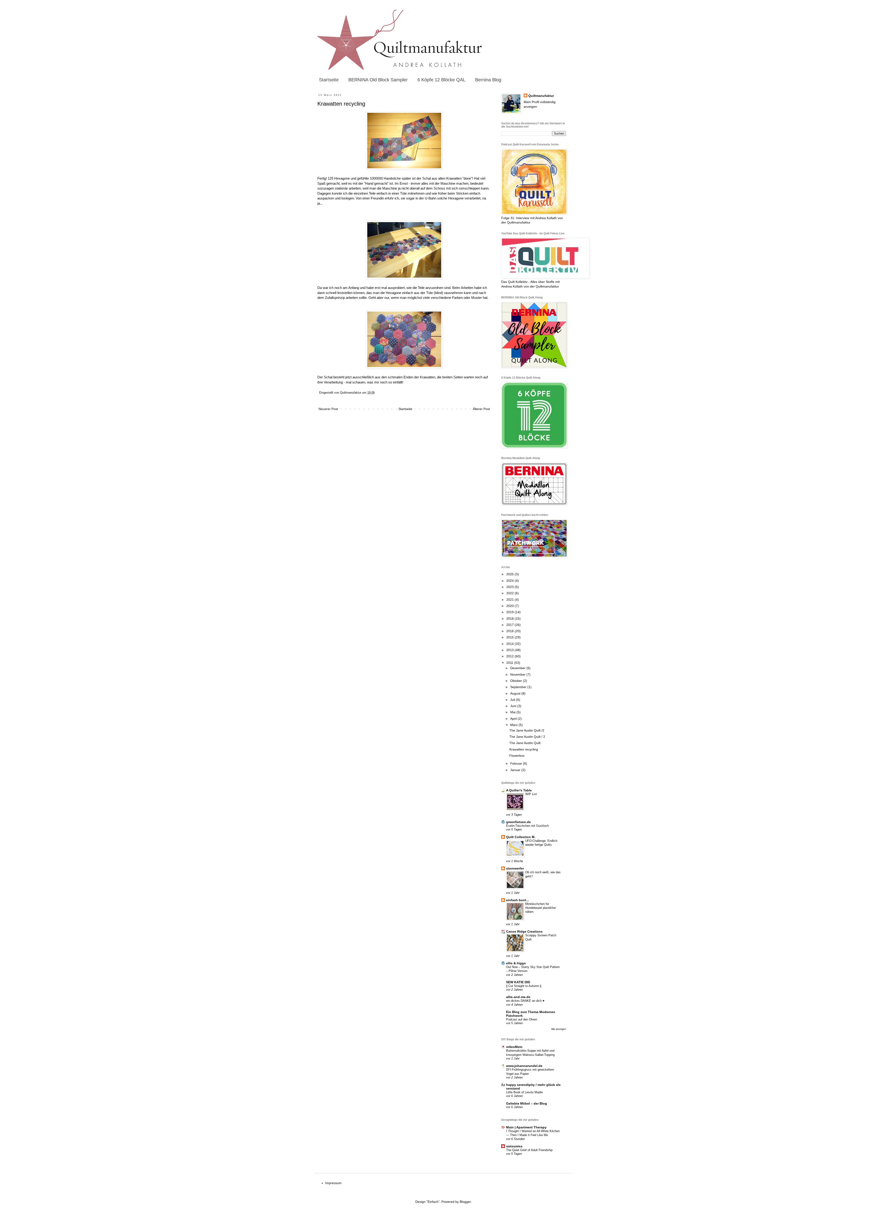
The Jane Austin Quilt (525, 743)
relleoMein (514, 1047)
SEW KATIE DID (518, 982)
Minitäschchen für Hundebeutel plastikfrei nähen (540, 908)
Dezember (518, 668)
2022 (510, 593)
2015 (510, 637)
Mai (513, 712)
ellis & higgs (516, 963)
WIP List (531, 794)
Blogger (465, 1202)
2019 (510, 612)
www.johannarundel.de (524, 1066)
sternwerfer (515, 868)
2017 (510, 625)
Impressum (333, 1183)
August (515, 693)
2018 (510, 618)
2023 (510, 587)
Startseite (329, 79)
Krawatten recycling (523, 749)
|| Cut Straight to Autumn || (523, 986)
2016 (510, 631)
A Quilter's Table (519, 790)
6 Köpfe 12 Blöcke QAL (441, 79)
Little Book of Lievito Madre (524, 1092)
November (518, 674)
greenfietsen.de (518, 822)
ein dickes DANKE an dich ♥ (525, 1000)
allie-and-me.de (518, 997)
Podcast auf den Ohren (521, 1019)
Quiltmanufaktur (541, 96)
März (514, 725)
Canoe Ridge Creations (524, 931)
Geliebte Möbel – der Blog (526, 1103)
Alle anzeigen (558, 1029)
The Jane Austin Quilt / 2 (527, 736)
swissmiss (514, 1146)
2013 (510, 650)
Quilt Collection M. (520, 837)
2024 (510, 580)
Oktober (516, 681)
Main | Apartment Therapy (526, 1127)
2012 (510, 656)
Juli (513, 699)
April (514, 718)
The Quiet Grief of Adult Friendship (529, 1150)
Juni (513, 706)
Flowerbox (517, 755)
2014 (510, 644)
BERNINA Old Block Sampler (378, 79)
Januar (515, 770)
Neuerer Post (328, 409)
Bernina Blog (488, 79)
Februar (516, 763)
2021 (510, 599)
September (518, 687)
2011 (510, 663)
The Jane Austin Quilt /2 (526, 730)
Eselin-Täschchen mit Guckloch (527, 825)
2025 (510, 574)
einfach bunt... (517, 900)
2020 (510, 606)
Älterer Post (481, 409)
